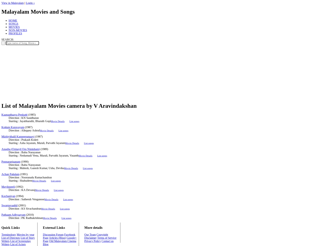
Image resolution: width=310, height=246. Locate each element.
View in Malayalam (12, 2)
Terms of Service (106, 237)
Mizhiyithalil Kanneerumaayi (17, 136)
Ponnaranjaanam (10, 161)
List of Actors (18, 244)
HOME (13, 20)
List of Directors (10, 237)
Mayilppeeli (8, 186)
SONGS (13, 23)
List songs (74, 121)
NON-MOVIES (18, 30)
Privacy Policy (92, 241)
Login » (30, 2)
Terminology (8, 234)
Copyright (102, 234)
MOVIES (14, 27)
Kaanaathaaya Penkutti (14, 114)
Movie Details (58, 121)
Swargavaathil (9, 205)
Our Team (90, 234)
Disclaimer (90, 237)
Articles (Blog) (57, 237)
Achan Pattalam (10, 174)
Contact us (108, 241)
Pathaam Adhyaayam (13, 214)
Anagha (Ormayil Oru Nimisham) (20, 149)
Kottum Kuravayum (12, 127)
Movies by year (25, 234)
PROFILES (15, 33)
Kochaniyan (8, 196)
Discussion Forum (53, 234)
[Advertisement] (155, 74)
